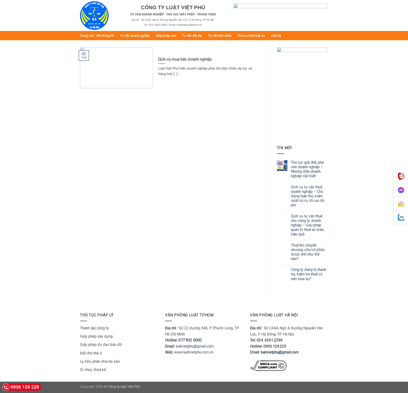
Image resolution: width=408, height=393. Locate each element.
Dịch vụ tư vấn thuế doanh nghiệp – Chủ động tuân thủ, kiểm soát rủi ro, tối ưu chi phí (307, 196)
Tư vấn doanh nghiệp (135, 35)
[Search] (326, 35)
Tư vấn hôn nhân (219, 35)
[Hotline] (401, 176)
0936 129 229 (25, 387)
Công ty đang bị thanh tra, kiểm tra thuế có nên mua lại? (308, 274)
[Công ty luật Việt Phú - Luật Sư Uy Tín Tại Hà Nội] (101, 15)
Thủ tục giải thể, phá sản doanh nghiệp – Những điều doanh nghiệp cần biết (307, 169)
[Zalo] (401, 217)
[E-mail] (401, 204)
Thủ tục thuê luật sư (251, 35)
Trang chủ (87, 35)
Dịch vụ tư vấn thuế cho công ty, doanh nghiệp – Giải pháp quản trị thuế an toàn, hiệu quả (307, 225)
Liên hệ (276, 35)
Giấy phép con (166, 35)
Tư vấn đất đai (192, 35)
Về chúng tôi (105, 35)
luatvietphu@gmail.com (195, 346)
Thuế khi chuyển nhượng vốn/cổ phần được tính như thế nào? (308, 252)
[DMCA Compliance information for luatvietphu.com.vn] (268, 365)
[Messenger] (401, 190)
